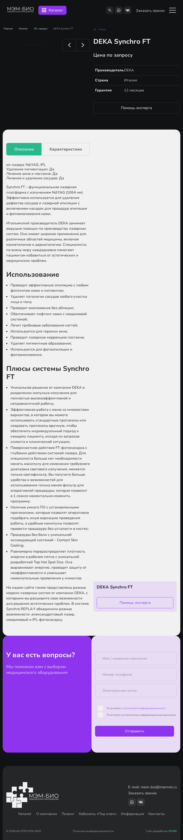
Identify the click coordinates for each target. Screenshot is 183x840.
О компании (46, 814)
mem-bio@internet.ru (159, 787)
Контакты (156, 814)
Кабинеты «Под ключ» (97, 814)
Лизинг (68, 814)
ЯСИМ (172, 831)
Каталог (23, 28)
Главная (8, 28)
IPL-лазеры (40, 28)
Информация (132, 814)
